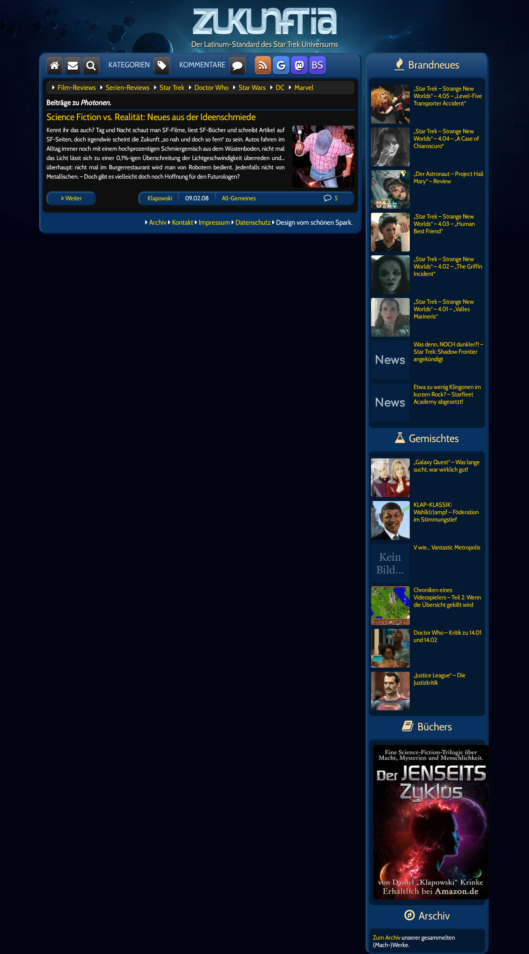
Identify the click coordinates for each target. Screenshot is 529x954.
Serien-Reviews (127, 87)
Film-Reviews (77, 87)
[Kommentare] (237, 65)
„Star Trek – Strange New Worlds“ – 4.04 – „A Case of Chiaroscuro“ (446, 138)
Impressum (214, 222)
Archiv (158, 222)
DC (280, 87)
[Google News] (281, 65)
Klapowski (160, 198)
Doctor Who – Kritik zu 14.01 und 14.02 (447, 636)
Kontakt (182, 222)
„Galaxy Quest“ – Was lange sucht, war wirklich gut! (447, 465)
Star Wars (252, 87)
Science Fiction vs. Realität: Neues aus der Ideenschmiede (151, 116)
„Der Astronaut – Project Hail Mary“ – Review (448, 177)
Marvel (303, 87)
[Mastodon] (299, 65)
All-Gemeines (239, 198)
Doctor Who (211, 87)
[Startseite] (54, 65)
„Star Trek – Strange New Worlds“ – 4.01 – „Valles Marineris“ (444, 309)
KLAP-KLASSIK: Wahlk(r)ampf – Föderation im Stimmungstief (446, 512)
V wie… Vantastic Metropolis (447, 547)
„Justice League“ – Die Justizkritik (439, 679)
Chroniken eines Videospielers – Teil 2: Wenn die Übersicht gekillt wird (447, 597)
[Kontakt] (73, 65)
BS (317, 65)
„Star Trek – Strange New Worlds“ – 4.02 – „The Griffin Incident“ (448, 266)
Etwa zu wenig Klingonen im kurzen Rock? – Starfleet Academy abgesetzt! (447, 394)
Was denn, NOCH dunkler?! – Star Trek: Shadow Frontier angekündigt (448, 352)
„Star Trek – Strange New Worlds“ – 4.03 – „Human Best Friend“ (444, 224)
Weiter (73, 198)
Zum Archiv (386, 937)
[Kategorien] (162, 65)
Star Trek (172, 87)
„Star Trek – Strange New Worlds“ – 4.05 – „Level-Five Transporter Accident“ (448, 96)
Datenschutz (253, 222)
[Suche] (91, 65)
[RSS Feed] (263, 65)
